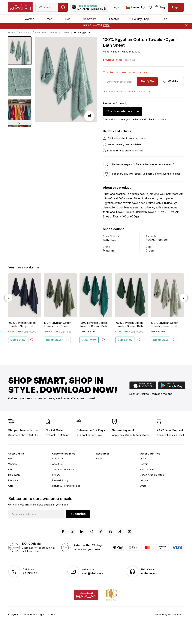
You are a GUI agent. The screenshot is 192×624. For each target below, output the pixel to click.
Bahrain (144, 464)
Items (106, 25)
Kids (67, 19)
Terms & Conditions (63, 469)
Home (11, 32)
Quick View (17, 339)
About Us (57, 464)
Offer (11, 485)
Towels (65, 32)
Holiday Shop (140, 19)
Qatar (143, 458)
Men (49, 19)
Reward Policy (60, 480)
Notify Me (147, 81)
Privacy (56, 475)
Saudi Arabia (147, 469)
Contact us (58, 458)
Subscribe (78, 514)
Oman (143, 485)
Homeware (90, 19)
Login (175, 7)
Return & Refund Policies (66, 485)
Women (29, 19)
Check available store (122, 111)
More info (137, 150)
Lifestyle (114, 19)
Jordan (144, 480)
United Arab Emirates (152, 475)
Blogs (99, 458)
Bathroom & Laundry (46, 32)
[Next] (20, 122)
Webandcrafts (176, 614)
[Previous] (8, 298)
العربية (117, 7)
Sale (164, 19)
